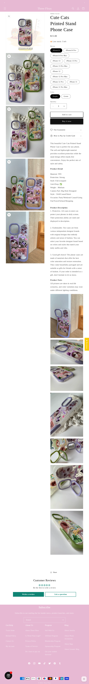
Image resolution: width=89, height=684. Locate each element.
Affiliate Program (51, 636)
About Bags (69, 644)
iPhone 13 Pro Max (60, 66)
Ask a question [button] (60, 594)
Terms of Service (31, 646)
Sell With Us (49, 630)
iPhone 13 (56, 61)
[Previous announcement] (4, 2)
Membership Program (52, 641)
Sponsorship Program (52, 646)
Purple (55, 96)
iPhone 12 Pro (58, 82)
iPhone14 (56, 50)
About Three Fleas (32, 630)
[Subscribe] (62, 620)
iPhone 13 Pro (71, 61)
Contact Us (10, 641)
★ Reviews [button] (87, 344)
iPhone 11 (73, 82)
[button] (4, 8)
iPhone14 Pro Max (60, 55)
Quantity (53, 101)
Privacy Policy (30, 641)
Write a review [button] (28, 594)
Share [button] (55, 572)
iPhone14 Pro (71, 50)
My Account (10, 646)
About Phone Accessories (69, 637)
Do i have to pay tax (32, 651)
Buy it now (66, 121)
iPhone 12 (56, 71)
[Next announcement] (84, 2)
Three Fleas (47, 683)
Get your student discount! (51, 653)
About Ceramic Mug (72, 649)
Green (66, 96)
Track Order (10, 630)
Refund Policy (11, 636)
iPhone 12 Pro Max (60, 77)
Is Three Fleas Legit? (33, 636)
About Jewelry (70, 630)
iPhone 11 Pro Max (60, 87)
